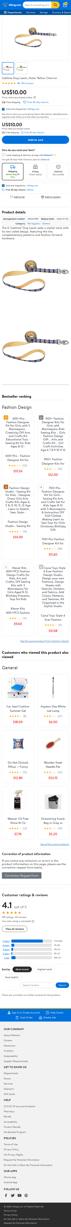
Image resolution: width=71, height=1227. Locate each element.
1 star (6, 957)
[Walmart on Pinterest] (26, 1195)
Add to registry (53, 196)
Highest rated (44, 969)
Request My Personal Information (21, 1159)
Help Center (57, 1012)
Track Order (26, 1017)
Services (30, 12)
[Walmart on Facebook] (6, 1195)
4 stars (5, 945)
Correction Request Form (21, 875)
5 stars (6, 941)
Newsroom (9, 1045)
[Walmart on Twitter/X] (13, 1195)
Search (62, 985)
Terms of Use (11, 1144)
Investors (8, 1050)
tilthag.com (33, 109)
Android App (10, 1182)
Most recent (22, 969)
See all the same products (54, 844)
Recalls (7, 1116)
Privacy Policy (11, 1149)
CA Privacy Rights (13, 1154)
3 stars (6, 949)
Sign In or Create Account (26, 1012)
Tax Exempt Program (15, 1132)
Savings (44, 12)
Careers (8, 1040)
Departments (15, 12)
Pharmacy (9, 1111)
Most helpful (11, 977)
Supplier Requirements (16, 1061)
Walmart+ (9, 1089)
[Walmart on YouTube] (19, 1195)
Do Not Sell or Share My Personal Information (28, 1165)
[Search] (55, 5)
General (46, 223)
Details (30, 189)
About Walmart (12, 1035)
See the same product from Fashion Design (44, 641)
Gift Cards (9, 1094)
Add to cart (35, 140)
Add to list (19, 196)
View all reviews (14, 929)
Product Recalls (12, 1127)
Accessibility (10, 1121)
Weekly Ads (49, 1017)
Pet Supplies (33, 223)
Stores (7, 1078)
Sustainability (11, 1056)
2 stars (6, 953)
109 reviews (27, 83)
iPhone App (10, 1177)
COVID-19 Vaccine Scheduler (19, 1106)
